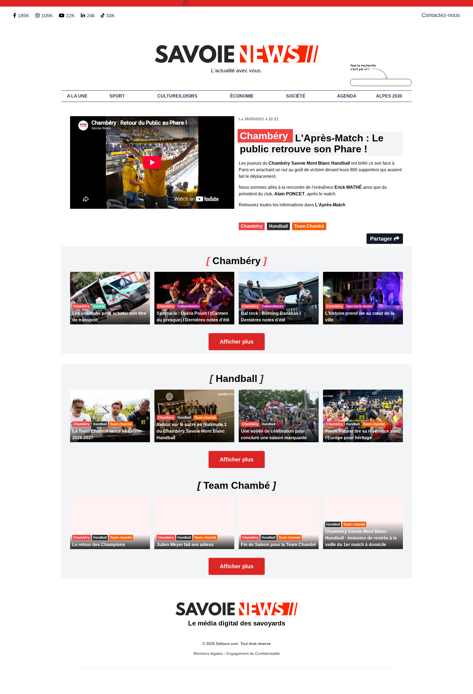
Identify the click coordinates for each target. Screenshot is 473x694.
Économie (242, 96)
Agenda (346, 96)
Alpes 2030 (389, 96)
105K (47, 15)
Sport (117, 96)
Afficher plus (236, 342)
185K (23, 15)
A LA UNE (77, 96)
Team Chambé (309, 226)
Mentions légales (208, 653)
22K (70, 15)
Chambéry (252, 226)
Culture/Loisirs (177, 96)
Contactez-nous (441, 15)
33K (110, 15)
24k (91, 15)
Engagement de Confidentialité (253, 653)
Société (295, 96)
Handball (278, 226)
